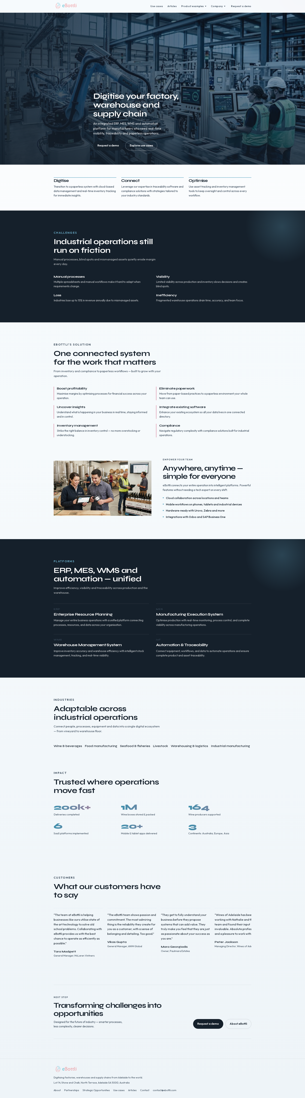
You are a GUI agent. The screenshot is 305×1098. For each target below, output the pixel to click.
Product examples (192, 6)
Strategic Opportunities (96, 1090)
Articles (172, 6)
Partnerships (71, 1090)
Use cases (156, 6)
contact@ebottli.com (164, 1090)
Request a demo (241, 6)
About (57, 1090)
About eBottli (238, 1023)
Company (217, 6)
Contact (144, 1090)
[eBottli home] (66, 6)
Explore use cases (141, 145)
